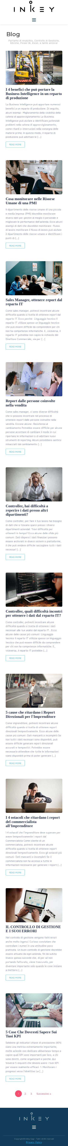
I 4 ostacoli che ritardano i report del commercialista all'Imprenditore (33, 821)
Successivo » (44, 1093)
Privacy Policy (34, 1142)
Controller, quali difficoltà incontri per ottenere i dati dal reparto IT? (34, 613)
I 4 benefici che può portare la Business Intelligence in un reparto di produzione (34, 93)
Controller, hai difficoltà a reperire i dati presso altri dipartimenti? (27, 510)
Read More (15, 144)
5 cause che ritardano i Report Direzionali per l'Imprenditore (31, 714)
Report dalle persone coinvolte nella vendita (30, 403)
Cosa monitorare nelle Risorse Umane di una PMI (30, 201)
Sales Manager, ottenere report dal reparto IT (34, 302)
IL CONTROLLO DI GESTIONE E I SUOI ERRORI (33, 929)
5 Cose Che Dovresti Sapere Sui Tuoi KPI (31, 1034)
